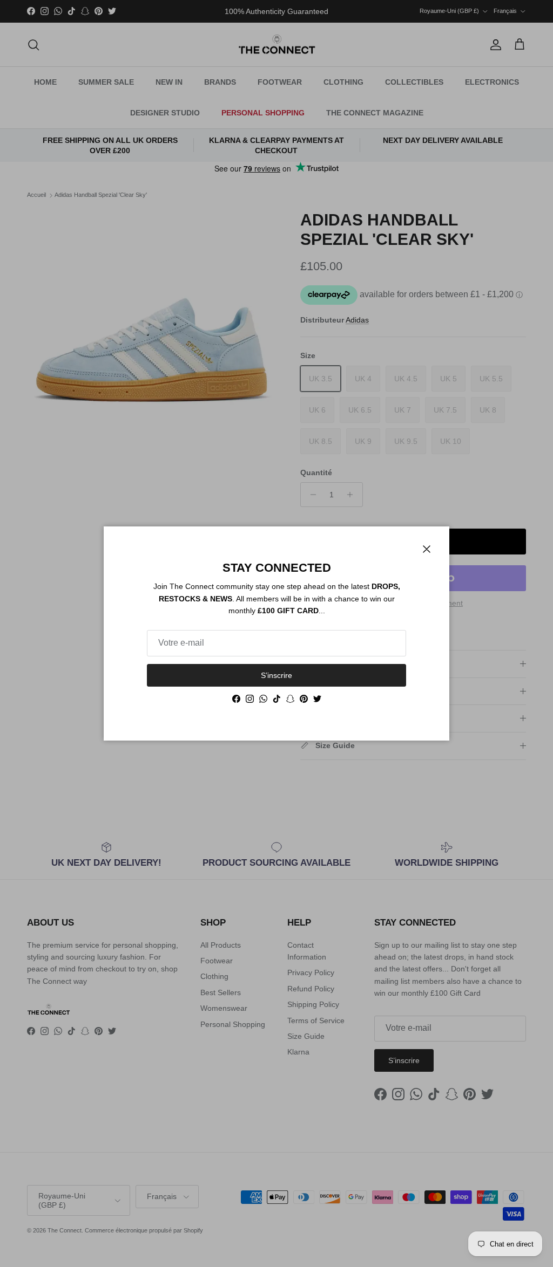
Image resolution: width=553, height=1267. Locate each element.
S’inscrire (276, 675)
